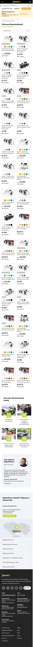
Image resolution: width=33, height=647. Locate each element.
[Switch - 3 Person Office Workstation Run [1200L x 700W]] (8, 92)
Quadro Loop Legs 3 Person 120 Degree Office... (23, 152)
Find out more (23, 14)
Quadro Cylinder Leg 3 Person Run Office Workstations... (22, 76)
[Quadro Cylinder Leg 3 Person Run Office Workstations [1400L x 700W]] (23, 65)
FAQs (18, 634)
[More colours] (14, 47)
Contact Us (5, 642)
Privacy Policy (6, 629)
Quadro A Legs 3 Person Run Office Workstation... (8, 152)
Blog (18, 631)
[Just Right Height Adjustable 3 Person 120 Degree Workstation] (23, 167)
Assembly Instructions (8, 636)
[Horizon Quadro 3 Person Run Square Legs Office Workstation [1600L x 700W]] (23, 92)
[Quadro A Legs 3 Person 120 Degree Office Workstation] (8, 193)
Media (18, 629)
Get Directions (9, 517)
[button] (2, 2)
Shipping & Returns (7, 631)
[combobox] (16, 5)
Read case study (8, 466)
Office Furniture (6, 19)
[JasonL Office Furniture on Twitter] (3, 589)
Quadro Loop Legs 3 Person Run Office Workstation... (21, 50)
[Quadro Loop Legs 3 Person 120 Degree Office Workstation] (23, 142)
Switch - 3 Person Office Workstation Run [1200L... (8, 101)
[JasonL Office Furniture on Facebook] (8, 589)
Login (18, 636)
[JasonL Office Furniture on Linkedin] (12, 589)
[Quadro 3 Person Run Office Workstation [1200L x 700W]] (23, 116)
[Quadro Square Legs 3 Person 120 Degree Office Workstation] (8, 39)
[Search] (28, 5)
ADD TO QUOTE (5, 55)
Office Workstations (17, 19)
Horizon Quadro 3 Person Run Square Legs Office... (22, 101)
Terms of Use (5, 634)
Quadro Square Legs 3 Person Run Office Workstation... (8, 127)
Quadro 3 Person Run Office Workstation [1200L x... (23, 127)
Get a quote (25, 8)
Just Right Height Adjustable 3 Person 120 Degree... (22, 178)
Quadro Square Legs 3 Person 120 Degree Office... (8, 49)
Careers (19, 639)
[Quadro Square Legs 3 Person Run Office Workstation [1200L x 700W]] (8, 116)
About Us (4, 639)
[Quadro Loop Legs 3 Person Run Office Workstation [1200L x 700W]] (8, 65)
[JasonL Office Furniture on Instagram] (16, 589)
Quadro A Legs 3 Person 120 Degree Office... (8, 203)
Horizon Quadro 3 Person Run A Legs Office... (22, 227)
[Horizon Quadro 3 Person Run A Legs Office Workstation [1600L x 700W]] (23, 217)
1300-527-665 (8, 8)
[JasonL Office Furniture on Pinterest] (21, 589)
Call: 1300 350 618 (7, 514)
